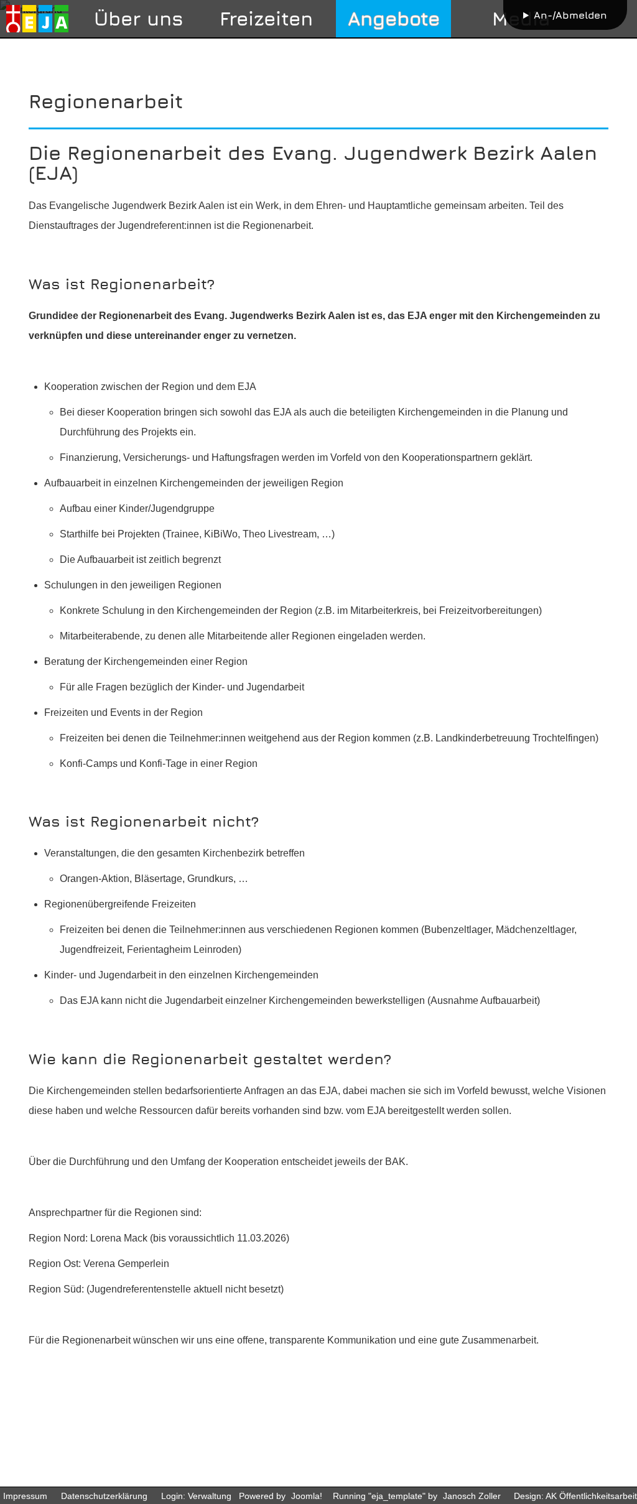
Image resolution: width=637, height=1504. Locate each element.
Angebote (394, 18)
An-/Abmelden (570, 15)
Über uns (139, 18)
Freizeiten (266, 18)
